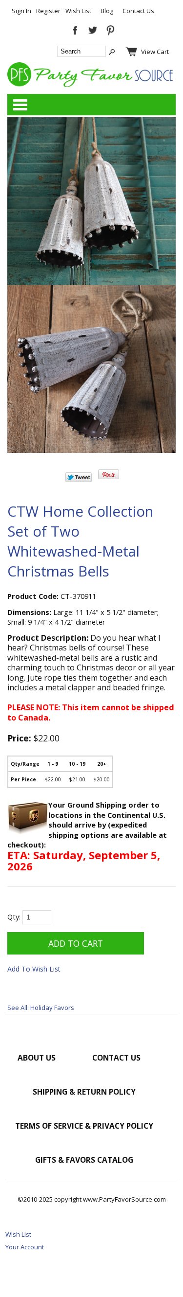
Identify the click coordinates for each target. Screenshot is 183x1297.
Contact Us (138, 10)
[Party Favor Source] (91, 84)
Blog (107, 10)
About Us (37, 1057)
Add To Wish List (34, 968)
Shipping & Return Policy (84, 1091)
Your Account (24, 1247)
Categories (20, 104)
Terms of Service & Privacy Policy (84, 1125)
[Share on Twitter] (78, 479)
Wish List (78, 10)
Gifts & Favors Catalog (84, 1159)
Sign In (21, 10)
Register (48, 10)
